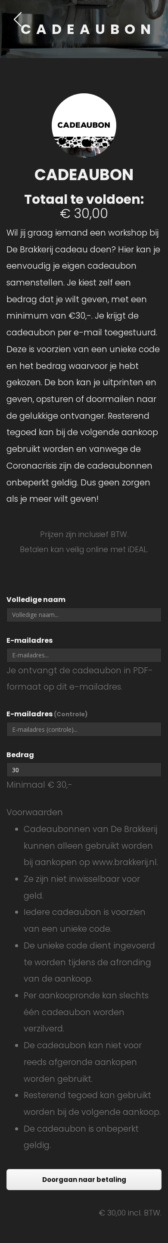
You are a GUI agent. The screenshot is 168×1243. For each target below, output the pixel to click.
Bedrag (20, 755)
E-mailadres (29, 640)
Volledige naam (35, 600)
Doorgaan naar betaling (84, 1179)
